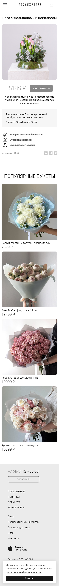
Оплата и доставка (19, 527)
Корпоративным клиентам (23, 521)
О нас (11, 516)
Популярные (16, 491)
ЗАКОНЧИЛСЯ (41, 88)
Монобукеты (16, 507)
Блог (10, 532)
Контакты (13, 538)
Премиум (14, 502)
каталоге (33, 103)
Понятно (29, 578)
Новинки (14, 497)
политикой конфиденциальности (24, 572)
